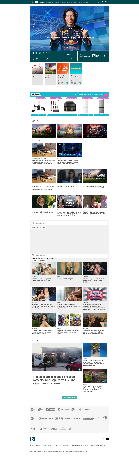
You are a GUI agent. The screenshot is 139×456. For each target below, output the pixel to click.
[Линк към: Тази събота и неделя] (63, 74)
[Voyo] (68, 418)
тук (106, 94)
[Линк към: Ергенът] (37, 74)
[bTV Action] (65, 409)
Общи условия (33, 447)
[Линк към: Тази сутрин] (76, 74)
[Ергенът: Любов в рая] (69, 130)
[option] (44, 130)
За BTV (32, 445)
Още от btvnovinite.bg (69, 397)
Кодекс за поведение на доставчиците (79, 445)
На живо (69, 2)
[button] (64, 47)
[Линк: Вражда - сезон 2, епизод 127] (69, 28)
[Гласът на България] (95, 130)
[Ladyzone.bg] (78, 418)
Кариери (44, 445)
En (87, 2)
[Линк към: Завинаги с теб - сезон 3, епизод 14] (44, 207)
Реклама (38, 445)
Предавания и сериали (46, 2)
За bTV (83, 2)
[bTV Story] (78, 409)
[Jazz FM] (55, 429)
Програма (77, 2)
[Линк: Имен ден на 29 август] (69, 274)
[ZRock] (72, 428)
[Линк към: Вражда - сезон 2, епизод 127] (69, 181)
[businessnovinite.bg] (59, 418)
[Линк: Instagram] (102, 439)
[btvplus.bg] (34, 418)
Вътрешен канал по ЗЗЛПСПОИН (97, 445)
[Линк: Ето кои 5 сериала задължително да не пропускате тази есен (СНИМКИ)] (95, 274)
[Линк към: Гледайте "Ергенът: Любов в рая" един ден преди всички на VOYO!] (95, 207)
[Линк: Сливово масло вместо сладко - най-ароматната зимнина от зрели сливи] (69, 325)
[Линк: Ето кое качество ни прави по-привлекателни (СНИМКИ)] (44, 274)
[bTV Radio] (45, 429)
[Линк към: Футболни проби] (50, 74)
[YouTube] (106, 439)
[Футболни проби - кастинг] (44, 130)
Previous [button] (34, 26)
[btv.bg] (34, 409)
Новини (63, 2)
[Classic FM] (64, 429)
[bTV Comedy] (42, 409)
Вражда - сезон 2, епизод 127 (69, 37)
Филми (57, 2)
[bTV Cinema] (52, 409)
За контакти (50, 445)
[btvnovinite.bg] (46, 418)
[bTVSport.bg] (89, 418)
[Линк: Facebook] (99, 439)
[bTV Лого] (32, 439)
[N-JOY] (35, 428)
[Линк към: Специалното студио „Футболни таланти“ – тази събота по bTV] (95, 181)
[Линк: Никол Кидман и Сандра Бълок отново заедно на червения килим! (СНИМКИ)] (44, 299)
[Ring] (90, 409)
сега (34, 53)
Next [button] (105, 26)
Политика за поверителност (62, 445)
